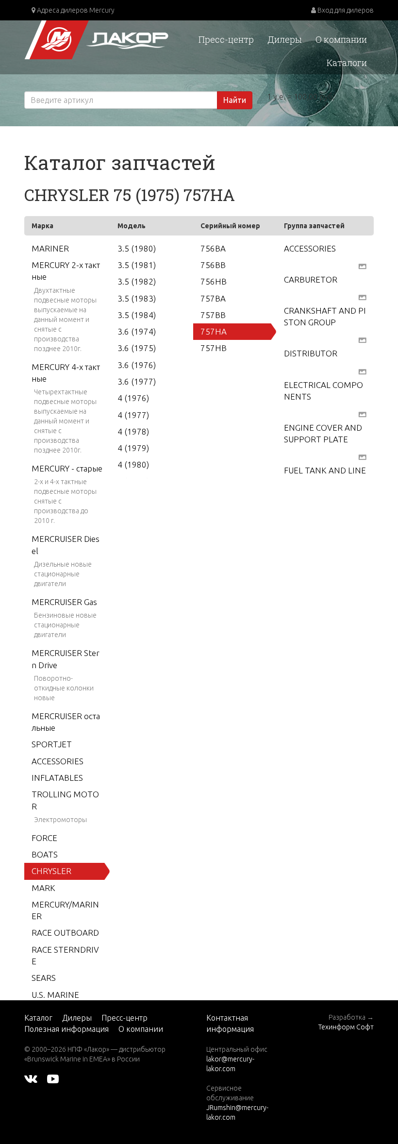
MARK (43, 887)
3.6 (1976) (136, 365)
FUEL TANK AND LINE (325, 470)
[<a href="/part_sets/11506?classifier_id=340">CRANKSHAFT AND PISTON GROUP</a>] (362, 340)
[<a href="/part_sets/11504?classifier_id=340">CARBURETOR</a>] (362, 296)
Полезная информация (66, 1029)
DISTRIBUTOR (310, 353)
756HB (213, 281)
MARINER (50, 248)
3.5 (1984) (136, 315)
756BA (213, 248)
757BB (213, 315)
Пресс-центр (226, 39)
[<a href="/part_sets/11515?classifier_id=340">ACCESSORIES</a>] (362, 265)
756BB (213, 264)
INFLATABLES (57, 777)
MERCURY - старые (67, 468)
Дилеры (284, 39)
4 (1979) (133, 448)
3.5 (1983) (136, 298)
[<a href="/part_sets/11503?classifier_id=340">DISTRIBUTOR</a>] (362, 371)
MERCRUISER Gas (64, 601)
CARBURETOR (310, 279)
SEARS (44, 977)
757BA (213, 298)
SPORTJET (52, 744)
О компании (341, 39)
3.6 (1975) (136, 348)
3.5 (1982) (136, 281)
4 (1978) (133, 431)
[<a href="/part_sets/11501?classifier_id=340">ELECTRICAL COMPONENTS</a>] (362, 413)
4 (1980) (133, 464)
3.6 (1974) (136, 331)
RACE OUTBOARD (65, 932)
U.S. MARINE (55, 994)
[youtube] (53, 1078)
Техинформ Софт (346, 1027)
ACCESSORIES (57, 761)
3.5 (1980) (136, 248)
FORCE (44, 837)
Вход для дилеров (345, 10)
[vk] (30, 1078)
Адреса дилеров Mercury (75, 10)
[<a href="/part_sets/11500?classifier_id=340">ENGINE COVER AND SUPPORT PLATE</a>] (362, 456)
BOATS (45, 854)
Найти (234, 100)
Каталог (38, 1017)
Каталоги (347, 62)
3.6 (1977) (136, 381)
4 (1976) (133, 398)
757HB (213, 348)
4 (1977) (133, 415)
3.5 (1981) (136, 264)
